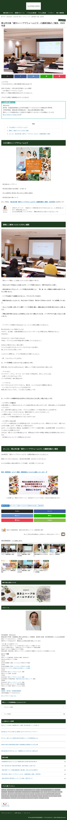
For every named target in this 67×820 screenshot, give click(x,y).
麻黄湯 (46, 798)
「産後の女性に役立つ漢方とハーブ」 (24, 678)
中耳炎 (45, 791)
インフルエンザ (19, 789)
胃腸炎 (50, 795)
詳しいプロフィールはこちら (11, 114)
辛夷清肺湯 (30, 798)
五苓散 (49, 791)
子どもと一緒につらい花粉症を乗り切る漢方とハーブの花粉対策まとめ (19, 738)
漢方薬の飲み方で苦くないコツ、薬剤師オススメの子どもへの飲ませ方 (19, 751)
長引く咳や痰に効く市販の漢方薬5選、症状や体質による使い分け (19, 765)
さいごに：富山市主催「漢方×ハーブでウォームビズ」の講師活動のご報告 (28, 133)
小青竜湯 (20, 793)
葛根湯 (59, 795)
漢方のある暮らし (34, 505)
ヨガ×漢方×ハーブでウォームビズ (17, 127)
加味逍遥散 (4, 793)
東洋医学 (32, 793)
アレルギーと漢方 (11, 789)
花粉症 (55, 795)
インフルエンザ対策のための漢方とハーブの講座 (18, 668)
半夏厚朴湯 (10, 793)
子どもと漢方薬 (42, 12)
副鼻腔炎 (60, 791)
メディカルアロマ (24, 505)
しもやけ (4, 789)
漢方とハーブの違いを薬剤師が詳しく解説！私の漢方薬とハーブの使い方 (20, 725)
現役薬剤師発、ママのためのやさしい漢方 (46, 817)
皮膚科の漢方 (34, 795)
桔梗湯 (43, 793)
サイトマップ (27, 813)
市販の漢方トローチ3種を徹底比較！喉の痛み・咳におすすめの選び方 (20, 770)
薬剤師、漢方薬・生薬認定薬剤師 (11, 691)
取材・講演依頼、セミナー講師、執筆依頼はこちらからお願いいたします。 (23, 472)
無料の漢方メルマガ (8, 12)
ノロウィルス (11, 791)
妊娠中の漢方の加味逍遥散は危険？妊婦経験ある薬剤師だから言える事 (19, 744)
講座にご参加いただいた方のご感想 (18, 130)
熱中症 (27, 795)
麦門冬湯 (36, 798)
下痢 (42, 791)
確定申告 (40, 795)
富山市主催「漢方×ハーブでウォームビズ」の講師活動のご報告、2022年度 (32, 202)
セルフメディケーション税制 (47, 789)
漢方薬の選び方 (13, 795)
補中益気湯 (13, 798)
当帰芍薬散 (26, 793)
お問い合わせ (18, 813)
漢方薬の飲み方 (21, 795)
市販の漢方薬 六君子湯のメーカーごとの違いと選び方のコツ (17, 778)
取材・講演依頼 (60, 12)
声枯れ (15, 793)
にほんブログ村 (5, 806)
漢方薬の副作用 (5, 795)
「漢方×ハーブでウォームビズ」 (14, 671)
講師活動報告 (6, 505)
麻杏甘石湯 (41, 798)
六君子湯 (55, 791)
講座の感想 (23, 798)
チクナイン (4, 791)
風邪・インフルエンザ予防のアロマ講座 (20, 666)
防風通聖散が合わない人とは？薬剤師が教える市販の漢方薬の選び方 (19, 761)
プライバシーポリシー (6, 813)
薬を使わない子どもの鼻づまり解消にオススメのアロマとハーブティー (19, 731)
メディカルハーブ (35, 791)
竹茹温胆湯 (45, 795)
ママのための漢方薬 (31, 12)
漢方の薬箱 (57, 793)
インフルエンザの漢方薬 (29, 789)
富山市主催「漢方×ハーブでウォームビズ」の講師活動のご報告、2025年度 (21, 774)
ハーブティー (51, 12)
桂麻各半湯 (37, 793)
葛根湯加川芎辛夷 (6, 798)
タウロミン (57, 789)
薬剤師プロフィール (20, 12)
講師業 (41, 505)
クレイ (38, 789)
